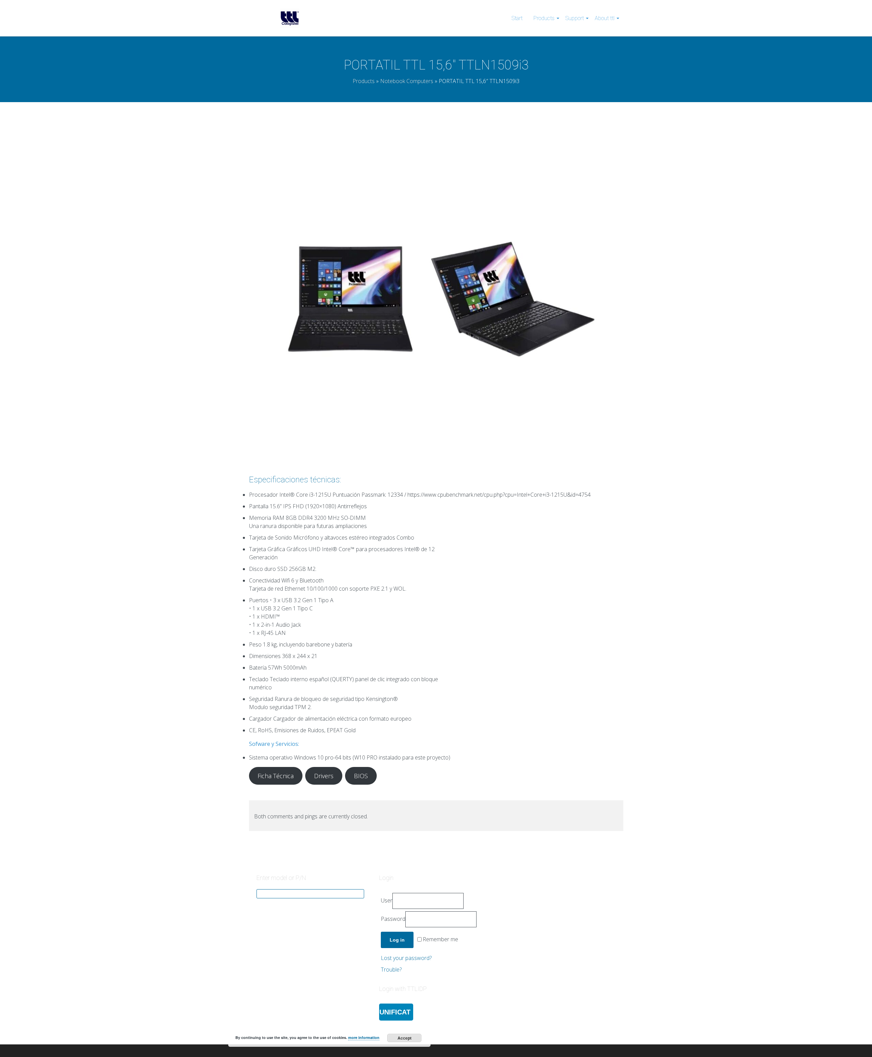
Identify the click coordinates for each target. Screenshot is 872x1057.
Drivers (323, 776)
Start (517, 18)
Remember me (440, 939)
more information (363, 1037)
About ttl (604, 18)
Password (393, 919)
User (386, 900)
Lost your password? (406, 958)
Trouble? (391, 969)
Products (544, 18)
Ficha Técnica (276, 776)
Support (574, 18)
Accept (404, 1038)
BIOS (361, 776)
